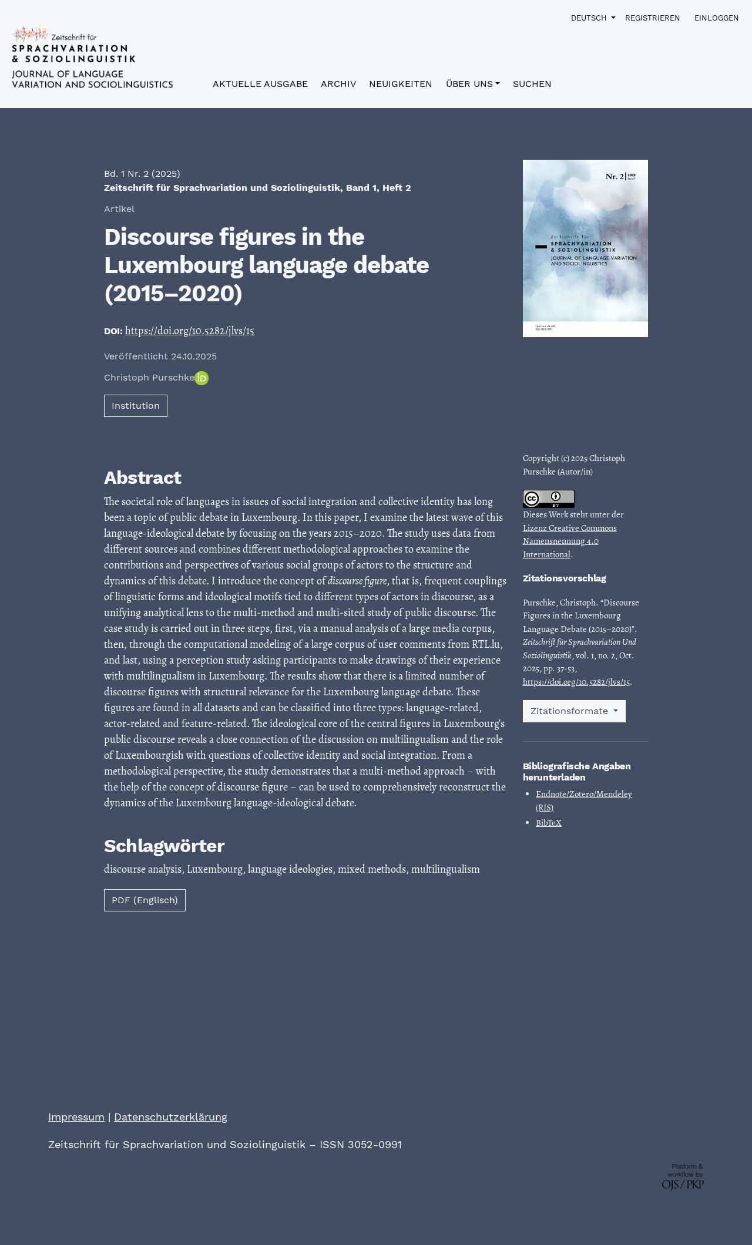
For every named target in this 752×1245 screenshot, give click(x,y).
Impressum (76, 1117)
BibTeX (549, 823)
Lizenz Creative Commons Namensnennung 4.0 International (570, 541)
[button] (473, 86)
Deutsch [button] (589, 17)
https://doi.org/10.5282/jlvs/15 (189, 331)
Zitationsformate (571, 710)
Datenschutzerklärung (170, 1117)
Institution (136, 405)
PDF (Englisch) (145, 900)
